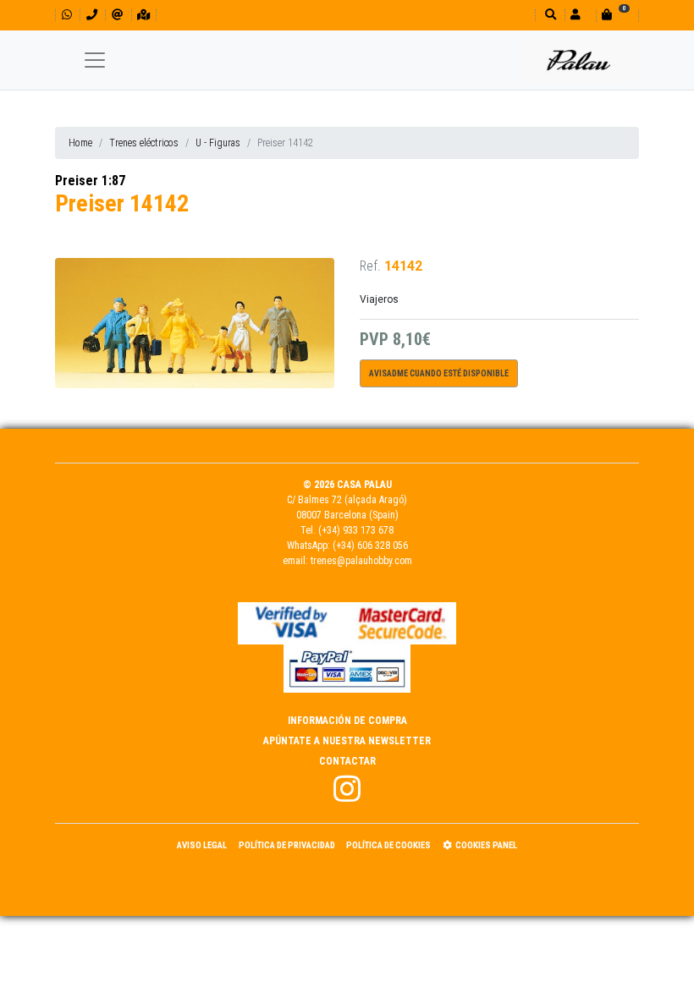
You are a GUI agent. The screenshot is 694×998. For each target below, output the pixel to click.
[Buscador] (549, 14)
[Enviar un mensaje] (117, 14)
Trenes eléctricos (144, 143)
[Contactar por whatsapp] (67, 14)
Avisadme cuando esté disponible (439, 373)
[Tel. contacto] (91, 14)
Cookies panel (486, 845)
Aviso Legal (202, 845)
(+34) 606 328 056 (370, 545)
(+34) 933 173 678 (356, 530)
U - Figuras (218, 143)
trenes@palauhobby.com (361, 561)
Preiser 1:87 (90, 181)
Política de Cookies (388, 845)
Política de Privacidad (287, 845)
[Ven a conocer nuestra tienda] (143, 14)
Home (80, 143)
